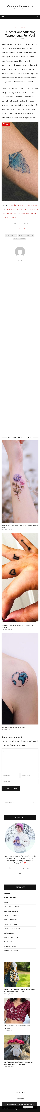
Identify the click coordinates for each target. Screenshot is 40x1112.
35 (11, 213)
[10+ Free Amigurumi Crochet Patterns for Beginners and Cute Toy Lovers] (20, 1047)
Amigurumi (8, 893)
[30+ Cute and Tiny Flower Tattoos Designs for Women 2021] (20, 481)
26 (25, 209)
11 (24, 205)
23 (17, 209)
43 (32, 213)
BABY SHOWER (10, 898)
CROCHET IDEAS (10, 920)
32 (3, 213)
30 (35, 209)
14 (31, 205)
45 (3, 217)
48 (10, 217)
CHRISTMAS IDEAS (11, 907)
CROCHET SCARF (10, 924)
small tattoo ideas (26, 235)
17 (2, 209)
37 (16, 213)
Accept (28, 1107)
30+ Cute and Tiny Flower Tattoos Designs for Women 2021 (20, 527)
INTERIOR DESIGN (11, 937)
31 (37, 209)
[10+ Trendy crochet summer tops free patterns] (20, 1011)
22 (14, 209)
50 (16, 217)
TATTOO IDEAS (20, 27)
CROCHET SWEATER (12, 929)
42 (29, 213)
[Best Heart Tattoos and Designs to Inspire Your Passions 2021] (20, 577)
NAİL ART (8, 942)
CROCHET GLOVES (11, 915)
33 (5, 213)
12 (26, 205)
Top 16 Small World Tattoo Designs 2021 (15, 727)
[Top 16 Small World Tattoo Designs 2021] (20, 678)
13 (29, 205)
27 (27, 209)
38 (19, 213)
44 (35, 213)
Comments (24, 223)
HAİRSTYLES (9, 933)
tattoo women (19, 239)
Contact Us (20, 1098)
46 (5, 217)
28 (30, 209)
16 (36, 205)
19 (7, 209)
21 (12, 209)
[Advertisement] (20, 346)
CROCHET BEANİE (11, 911)
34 (8, 213)
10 (22, 205)
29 (32, 209)
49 (13, 217)
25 (22, 209)
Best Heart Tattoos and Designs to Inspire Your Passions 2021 (18, 626)
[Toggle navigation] (3, 17)
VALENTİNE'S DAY (11, 951)
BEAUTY (7, 902)
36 (13, 213)
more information (15, 1107)
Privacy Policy (20, 1092)
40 (24, 213)
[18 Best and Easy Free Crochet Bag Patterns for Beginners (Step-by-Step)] (20, 974)
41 (27, 213)
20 (9, 209)
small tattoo (11, 235)
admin (15, 223)
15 (33, 205)
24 (19, 209)
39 (21, 213)
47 (8, 217)
